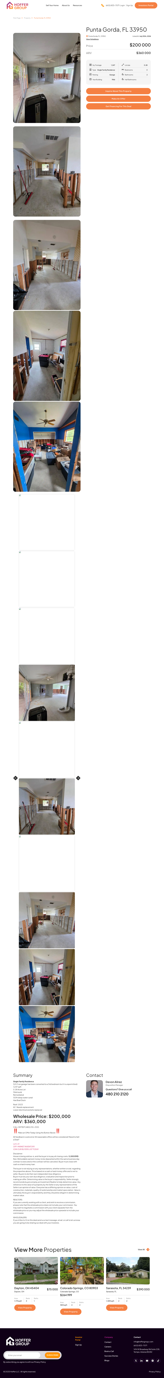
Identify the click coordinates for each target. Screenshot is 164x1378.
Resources (77, 5)
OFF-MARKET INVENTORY (24, 1146)
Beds (28, 1298)
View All (141, 1249)
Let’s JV (16, 1144)
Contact (107, 1342)
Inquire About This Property (118, 91)
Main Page (17, 18)
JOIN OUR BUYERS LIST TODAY (26, 1149)
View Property (25, 1307)
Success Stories (111, 1356)
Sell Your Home (52, 5)
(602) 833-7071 (112, 5)
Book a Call (109, 1351)
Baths (36, 1298)
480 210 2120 (117, 1094)
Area (16, 1298)
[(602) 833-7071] (102, 5)
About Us (66, 5)
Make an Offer (118, 98)
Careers (107, 1346)
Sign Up (129, 5)
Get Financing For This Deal (118, 106)
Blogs (106, 1360)
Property (27, 18)
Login (122, 5)
